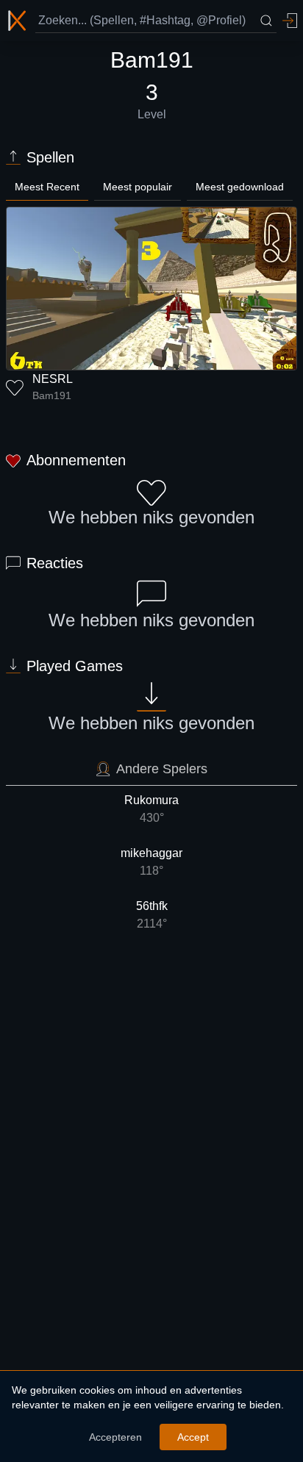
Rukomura (151, 809)
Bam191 (51, 395)
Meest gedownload (240, 187)
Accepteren (115, 1437)
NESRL (52, 379)
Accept (193, 1437)
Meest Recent (47, 187)
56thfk (152, 915)
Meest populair (137, 187)
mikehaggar (151, 862)
